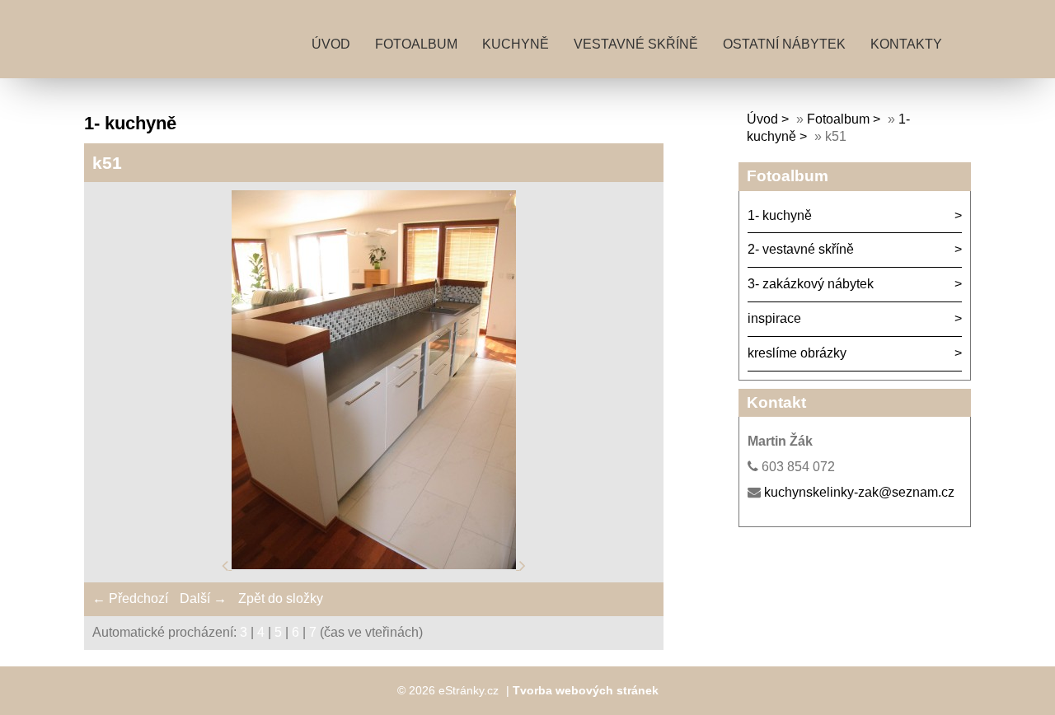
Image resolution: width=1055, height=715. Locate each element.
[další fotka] (522, 565)
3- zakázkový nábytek (811, 284)
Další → (203, 598)
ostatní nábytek (784, 44)
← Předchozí (130, 598)
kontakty (906, 44)
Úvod (331, 44)
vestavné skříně (636, 44)
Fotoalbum (416, 44)
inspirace (774, 318)
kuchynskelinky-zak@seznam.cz (859, 492)
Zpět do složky (280, 598)
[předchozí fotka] (227, 565)
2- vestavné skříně (801, 249)
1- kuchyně (780, 215)
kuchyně (515, 44)
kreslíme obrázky (797, 353)
